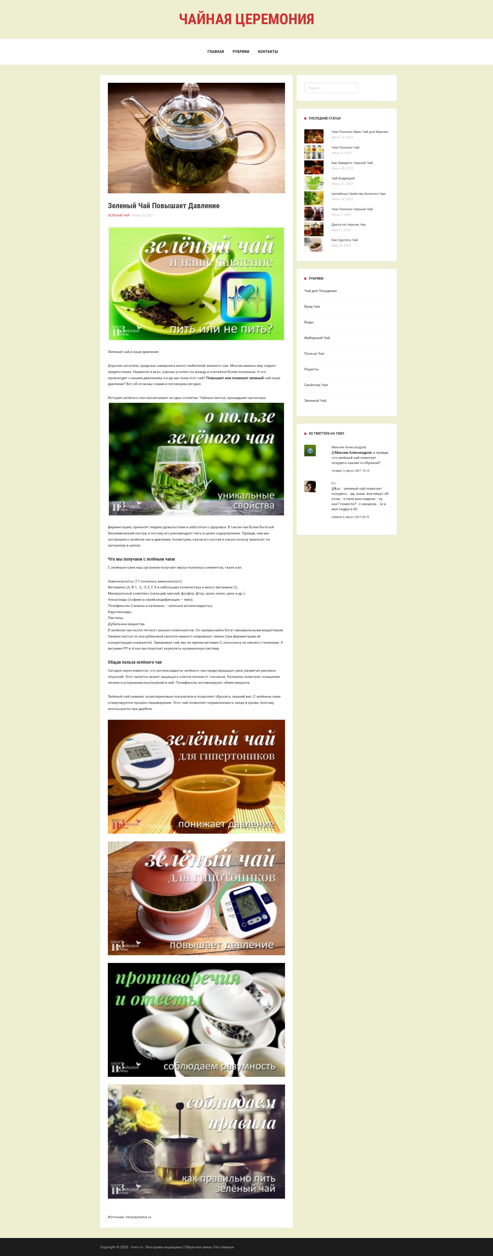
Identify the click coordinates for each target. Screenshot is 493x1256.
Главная (215, 51)
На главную (224, 1247)
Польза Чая (314, 353)
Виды (309, 322)
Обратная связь (198, 1247)
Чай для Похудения (320, 291)
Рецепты (311, 369)
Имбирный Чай (317, 338)
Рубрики (241, 51)
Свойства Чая (316, 385)
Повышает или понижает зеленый (235, 378)
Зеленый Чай (119, 215)
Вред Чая (312, 306)
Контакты (268, 51)
